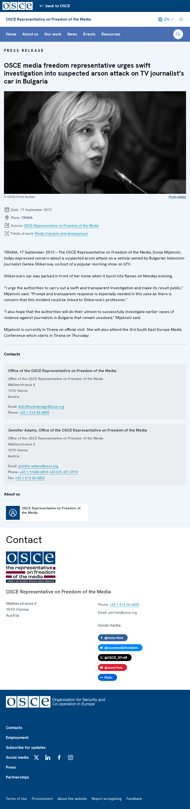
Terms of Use (16, 798)
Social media (17, 757)
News (72, 34)
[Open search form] (178, 34)
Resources (110, 34)
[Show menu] (181, 19)
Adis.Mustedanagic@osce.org (41, 406)
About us (30, 34)
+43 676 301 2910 (63, 472)
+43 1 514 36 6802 (30, 478)
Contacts (14, 727)
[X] (36, 757)
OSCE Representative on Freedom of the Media (48, 19)
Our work (52, 34)
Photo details (177, 197)
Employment (17, 737)
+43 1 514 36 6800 (34, 412)
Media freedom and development (61, 233)
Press (11, 767)
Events (89, 34)
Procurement (42, 798)
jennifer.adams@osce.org (38, 466)
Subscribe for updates (26, 747)
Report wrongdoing (106, 798)
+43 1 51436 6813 (34, 472)
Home (11, 34)
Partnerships (17, 777)
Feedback (134, 798)
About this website (72, 798)
